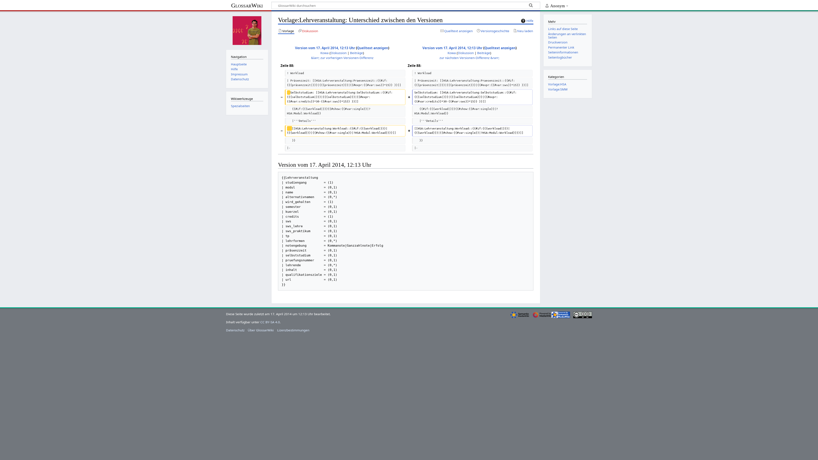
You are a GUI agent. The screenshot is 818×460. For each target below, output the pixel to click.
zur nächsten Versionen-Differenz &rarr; (469, 58)
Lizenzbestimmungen (293, 330)
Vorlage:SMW (557, 89)
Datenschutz (235, 330)
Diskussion (339, 53)
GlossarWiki (247, 5)
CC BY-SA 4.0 (270, 322)
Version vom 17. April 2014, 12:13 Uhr (325, 48)
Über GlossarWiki (261, 330)
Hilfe (529, 21)
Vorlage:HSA (557, 84)
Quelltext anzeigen (372, 48)
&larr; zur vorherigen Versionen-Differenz (342, 58)
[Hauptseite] (247, 30)
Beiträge (356, 53)
